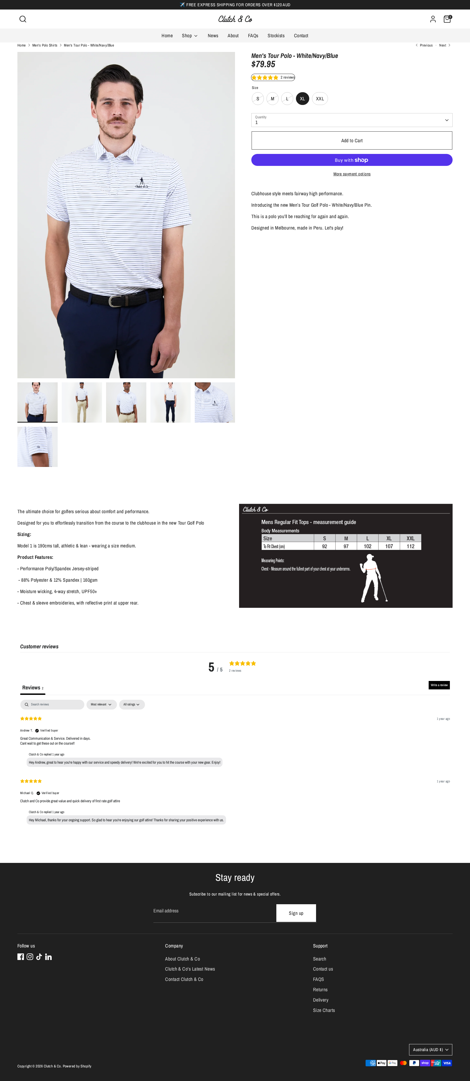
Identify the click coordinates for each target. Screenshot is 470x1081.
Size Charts (324, 1010)
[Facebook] (20, 956)
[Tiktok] (39, 956)
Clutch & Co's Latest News (190, 968)
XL (302, 98)
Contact (301, 35)
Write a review (439, 685)
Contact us (323, 968)
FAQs (253, 35)
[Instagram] (30, 956)
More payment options (352, 174)
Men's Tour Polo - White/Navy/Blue (89, 45)
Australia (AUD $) (428, 1049)
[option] (126, 217)
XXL (320, 98)
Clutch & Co (52, 1066)
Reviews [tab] (32, 687)
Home (167, 35)
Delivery (321, 999)
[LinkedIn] (48, 956)
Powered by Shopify (77, 1066)
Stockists (276, 35)
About (233, 35)
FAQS (318, 979)
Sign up (296, 913)
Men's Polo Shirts (45, 45)
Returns (320, 989)
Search (319, 958)
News (213, 35)
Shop (187, 35)
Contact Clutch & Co (184, 979)
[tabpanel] (235, 763)
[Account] (433, 19)
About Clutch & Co (182, 958)
